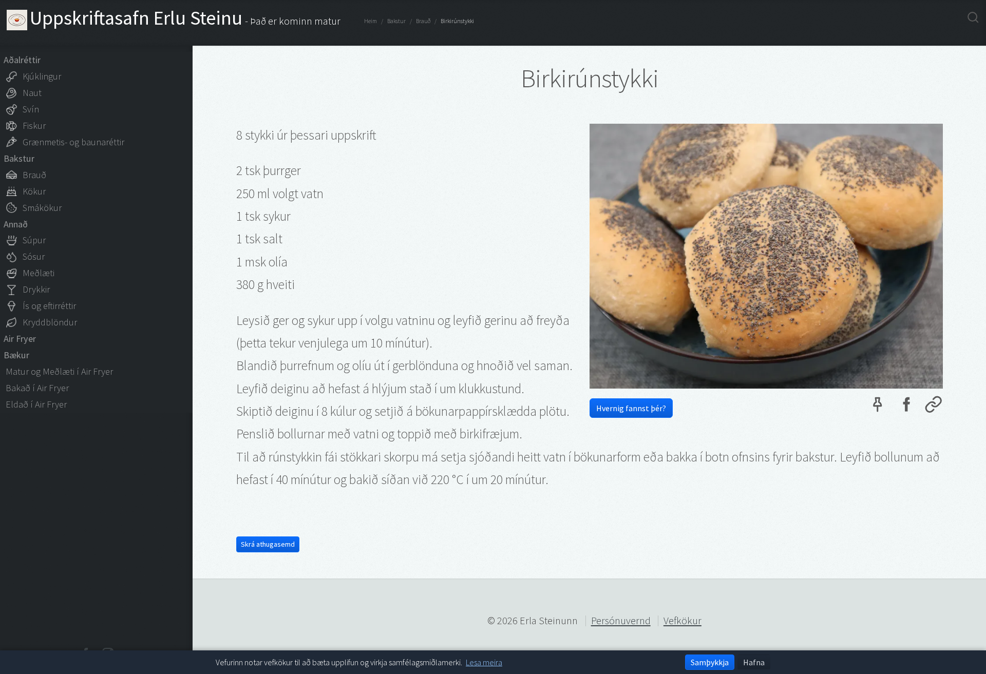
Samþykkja (710, 662)
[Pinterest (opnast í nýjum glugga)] (877, 407)
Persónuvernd (621, 620)
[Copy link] (933, 407)
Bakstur (396, 21)
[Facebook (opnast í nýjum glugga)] (906, 407)
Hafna (754, 662)
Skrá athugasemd (268, 544)
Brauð (423, 21)
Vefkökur (682, 620)
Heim (370, 21)
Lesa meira (484, 662)
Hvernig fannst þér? (631, 408)
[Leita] (972, 18)
